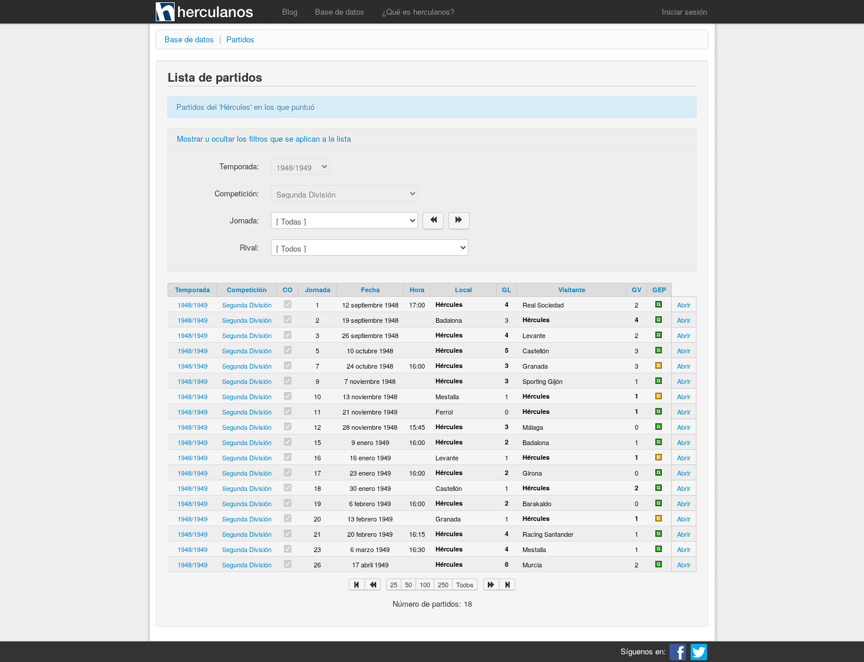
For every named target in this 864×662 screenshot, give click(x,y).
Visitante (571, 289)
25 (393, 584)
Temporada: (239, 166)
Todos (465, 584)
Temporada (192, 289)
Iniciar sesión (684, 11)
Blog (289, 11)
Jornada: (244, 220)
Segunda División (247, 304)
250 (443, 584)
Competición (247, 289)
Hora (417, 289)
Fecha (370, 289)
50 (408, 584)
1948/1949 (192, 304)
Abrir (684, 304)
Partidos (240, 39)
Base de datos (339, 11)
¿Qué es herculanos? (418, 11)
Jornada (317, 289)
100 (425, 584)
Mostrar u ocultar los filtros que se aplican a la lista (264, 138)
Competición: (237, 193)
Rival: (249, 247)
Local (463, 289)
